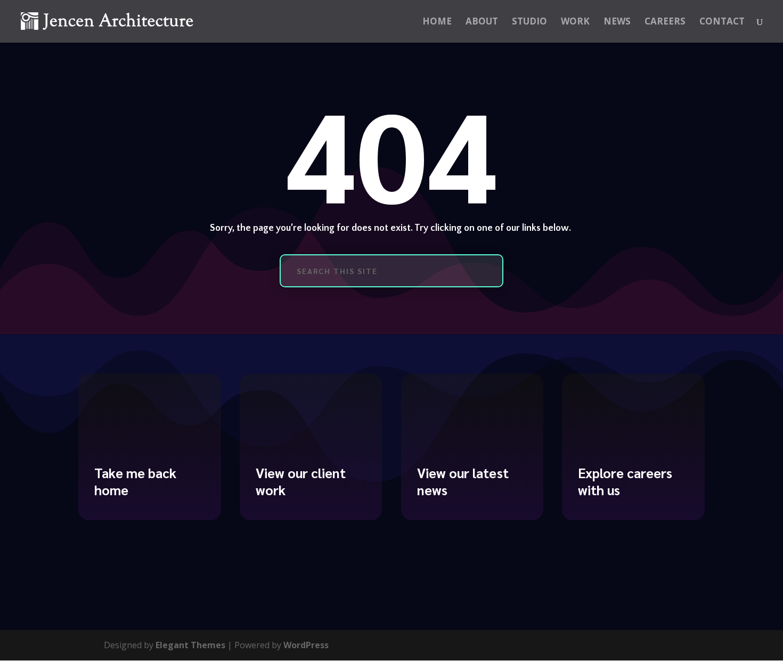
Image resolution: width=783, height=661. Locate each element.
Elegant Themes (190, 645)
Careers (665, 22)
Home (437, 22)
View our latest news (463, 481)
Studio (529, 22)
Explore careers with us (625, 481)
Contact (722, 22)
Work (575, 22)
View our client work (301, 481)
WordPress (306, 645)
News (617, 22)
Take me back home (135, 481)
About (482, 22)
